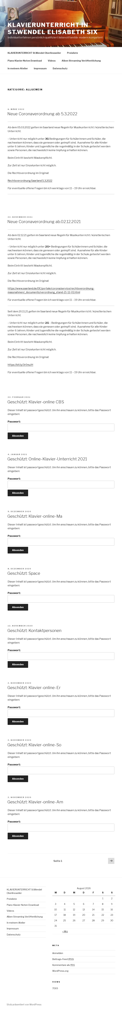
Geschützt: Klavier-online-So (34, 744)
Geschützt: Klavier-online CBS (35, 401)
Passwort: (14, 421)
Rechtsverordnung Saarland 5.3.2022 (30, 180)
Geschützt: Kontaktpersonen (34, 630)
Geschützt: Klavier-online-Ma (34, 516)
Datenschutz (60, 68)
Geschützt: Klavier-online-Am (35, 801)
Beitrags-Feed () (63, 959)
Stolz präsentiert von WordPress (24, 1004)
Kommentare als (63, 965)
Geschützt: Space (23, 573)
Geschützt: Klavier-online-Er (34, 687)
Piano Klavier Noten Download (25, 60)
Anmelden (57, 953)
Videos (52, 60)
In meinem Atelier (18, 68)
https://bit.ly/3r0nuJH (20, 364)
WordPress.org (60, 971)
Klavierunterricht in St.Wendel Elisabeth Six (53, 28)
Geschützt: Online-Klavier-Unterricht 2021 (47, 458)
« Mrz (65, 931)
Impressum (40, 68)
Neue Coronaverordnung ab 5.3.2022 (42, 113)
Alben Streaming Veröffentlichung (81, 60)
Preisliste (72, 53)
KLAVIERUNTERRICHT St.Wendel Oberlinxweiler (34, 53)
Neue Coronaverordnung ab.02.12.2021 (44, 221)
